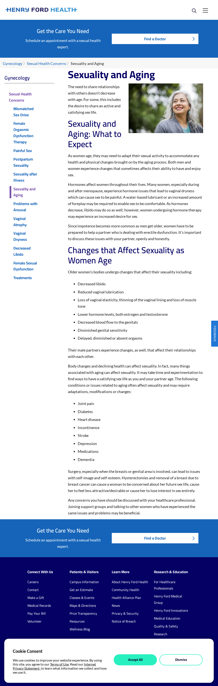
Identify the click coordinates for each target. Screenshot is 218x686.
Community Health (125, 590)
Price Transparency (83, 613)
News (116, 605)
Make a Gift (35, 597)
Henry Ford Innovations (171, 610)
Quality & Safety (166, 626)
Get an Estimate (81, 590)
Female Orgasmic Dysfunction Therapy (23, 133)
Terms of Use (59, 664)
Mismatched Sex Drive (23, 112)
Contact (33, 590)
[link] (57, 10)
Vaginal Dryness (20, 236)
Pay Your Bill (36, 613)
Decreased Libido (22, 251)
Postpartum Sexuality (23, 162)
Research (160, 634)
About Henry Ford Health (130, 582)
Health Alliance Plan (126, 597)
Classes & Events (82, 597)
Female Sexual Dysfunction (25, 266)
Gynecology (12, 64)
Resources (77, 621)
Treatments (22, 278)
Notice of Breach (124, 621)
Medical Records (39, 605)
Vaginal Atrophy (20, 222)
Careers (33, 582)
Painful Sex (22, 151)
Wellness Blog (80, 629)
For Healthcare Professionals (164, 585)
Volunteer (34, 621)
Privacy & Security (125, 613)
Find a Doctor (155, 38)
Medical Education (167, 618)
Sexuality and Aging (24, 192)
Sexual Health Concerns (46, 64)
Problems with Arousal (25, 207)
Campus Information (84, 582)
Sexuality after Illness (25, 177)
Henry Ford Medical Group (168, 599)
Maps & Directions (83, 605)
